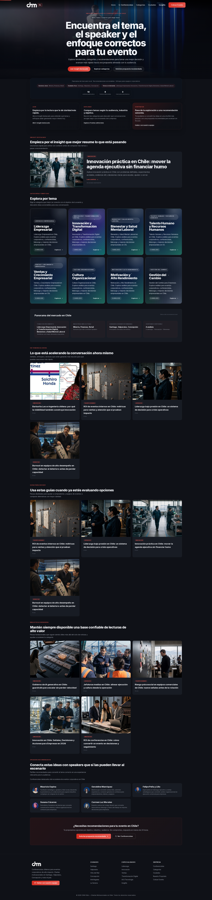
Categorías (140, 5)
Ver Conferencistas (125, 836)
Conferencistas (127, 5)
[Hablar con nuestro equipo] (206, 887)
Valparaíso (94, 869)
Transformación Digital (130, 876)
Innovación (126, 869)
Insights (162, 5)
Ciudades (152, 5)
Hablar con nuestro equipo (144, 125)
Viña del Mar (94, 873)
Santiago (93, 866)
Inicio (113, 5)
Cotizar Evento (177, 5)
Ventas (124, 873)
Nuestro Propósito (159, 876)
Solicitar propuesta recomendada (129, 69)
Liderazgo (125, 866)
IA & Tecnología (127, 879)
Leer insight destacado (79, 69)
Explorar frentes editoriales (94, 123)
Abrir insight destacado (41, 123)
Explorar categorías (102, 69)
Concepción (94, 876)
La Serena (94, 883)
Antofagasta (94, 879)
